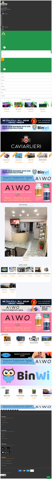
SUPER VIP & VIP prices (5, 9)
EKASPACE (5, 465)
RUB (1, 23)
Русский (2, 28)
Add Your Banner (4, 8)
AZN (1, 20)
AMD (1, 19)
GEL (1, 17)
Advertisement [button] (5, 7)
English (2, 30)
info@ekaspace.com (9, 463)
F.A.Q (2, 6)
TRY (1, 18)
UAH (1, 21)
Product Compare (3, 10)
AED (1, 24)
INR (1, 25)
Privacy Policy (3, 420)
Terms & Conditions (4, 422)
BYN (1, 22)
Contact (2, 11)
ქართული (2, 29)
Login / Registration (3, 5)
